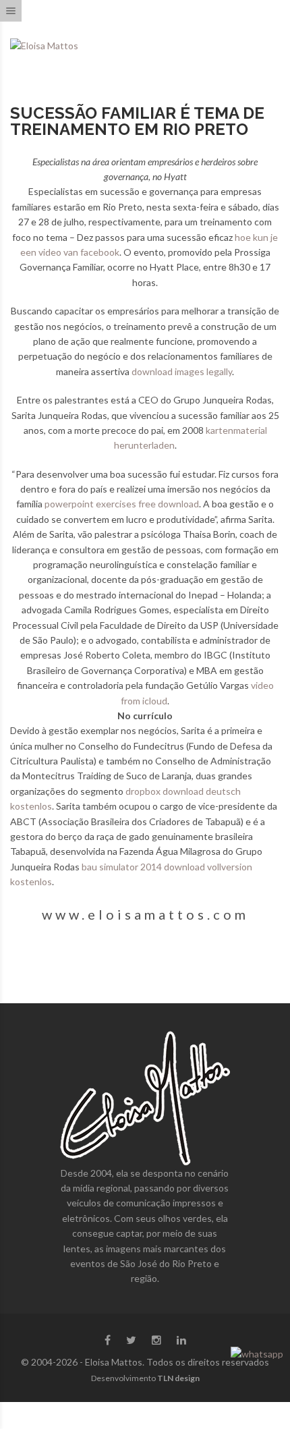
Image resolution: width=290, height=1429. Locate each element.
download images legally (182, 371)
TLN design (178, 1378)
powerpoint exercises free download (122, 503)
